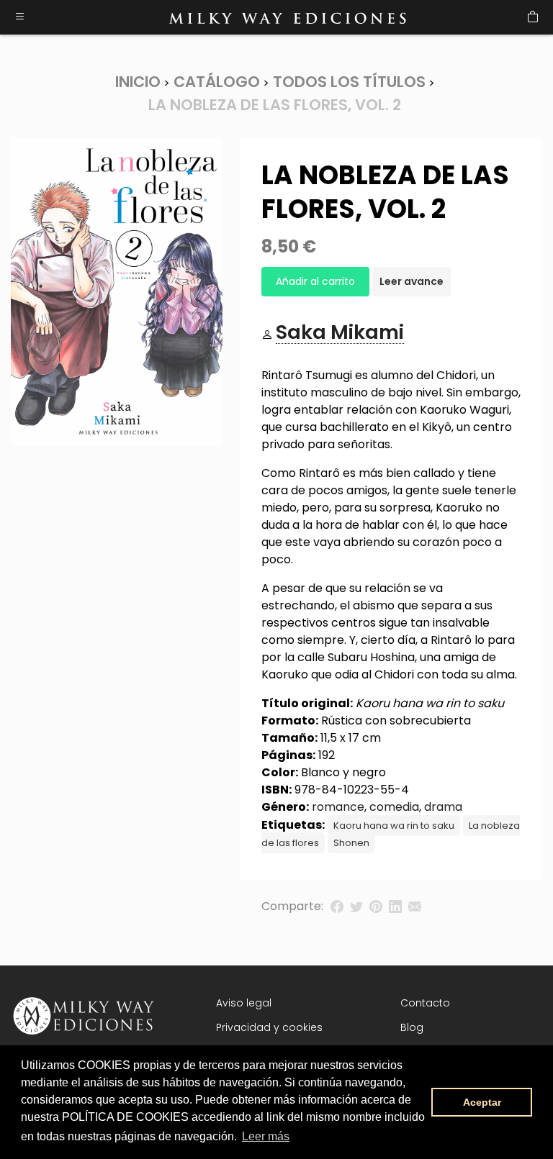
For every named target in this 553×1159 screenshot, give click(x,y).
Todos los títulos (349, 81)
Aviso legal (243, 1003)
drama (443, 807)
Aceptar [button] (482, 1102)
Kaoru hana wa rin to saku (393, 825)
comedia (394, 807)
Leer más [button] (265, 1136)
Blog (411, 1027)
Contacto (425, 1003)
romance (338, 807)
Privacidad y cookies (269, 1027)
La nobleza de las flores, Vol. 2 (274, 104)
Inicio (138, 81)
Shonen (351, 843)
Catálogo (217, 81)
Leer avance (411, 281)
